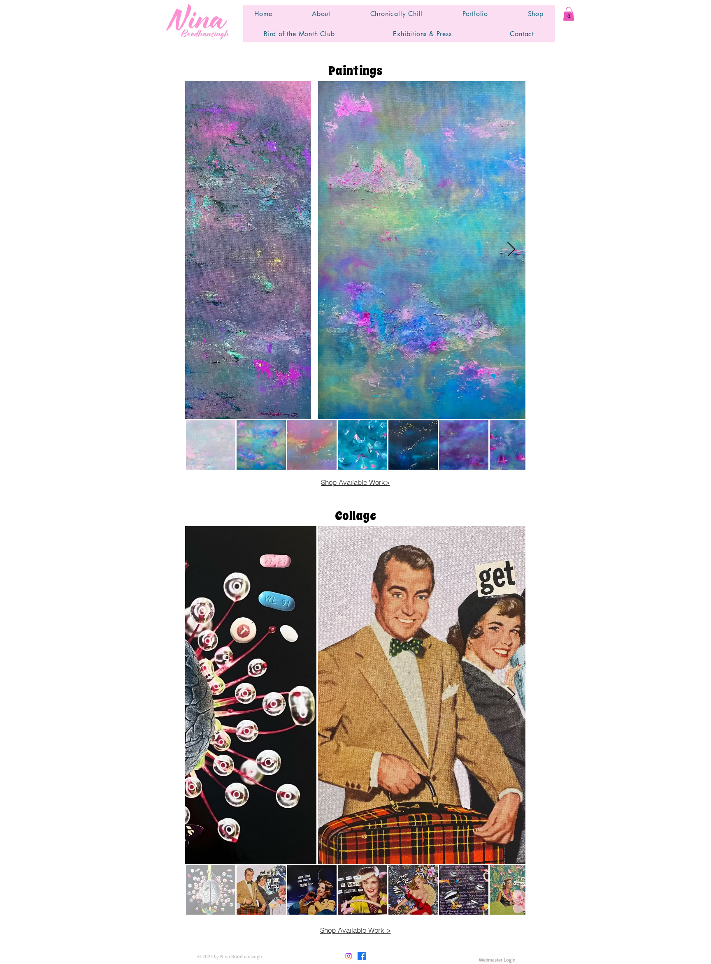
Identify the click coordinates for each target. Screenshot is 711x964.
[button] (568, 14)
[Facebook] (362, 956)
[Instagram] (348, 956)
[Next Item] (511, 250)
